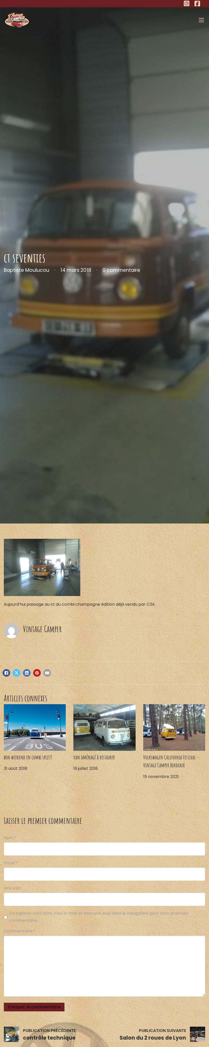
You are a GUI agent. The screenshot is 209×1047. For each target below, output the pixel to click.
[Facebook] (6, 673)
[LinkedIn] (27, 673)
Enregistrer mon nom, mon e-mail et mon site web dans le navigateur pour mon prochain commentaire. (98, 916)
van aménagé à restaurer (94, 757)
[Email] (47, 673)
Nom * (10, 838)
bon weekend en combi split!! (28, 757)
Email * (11, 863)
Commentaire (19, 931)
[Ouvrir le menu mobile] (201, 20)
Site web (12, 888)
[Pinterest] (37, 673)
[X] (16, 673)
